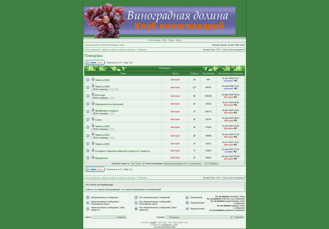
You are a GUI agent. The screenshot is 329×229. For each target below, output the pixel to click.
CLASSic (228, 152)
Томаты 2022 (102, 144)
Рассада (100, 95)
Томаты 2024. (102, 126)
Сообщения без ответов (96, 45)
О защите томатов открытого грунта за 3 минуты (122, 151)
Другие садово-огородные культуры (119, 50)
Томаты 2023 (102, 135)
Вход (178, 40)
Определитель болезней (109, 104)
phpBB (153, 222)
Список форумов (92, 50)
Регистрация (154, 40)
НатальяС (228, 81)
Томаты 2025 (102, 86)
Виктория (175, 79)
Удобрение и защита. (106, 110)
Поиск (171, 40)
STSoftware (166, 225)
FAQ (164, 40)
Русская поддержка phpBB (164, 227)
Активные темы (117, 45)
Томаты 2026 (102, 80)
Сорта (98, 120)
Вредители (101, 158)
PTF (175, 225)
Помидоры (142, 50)
